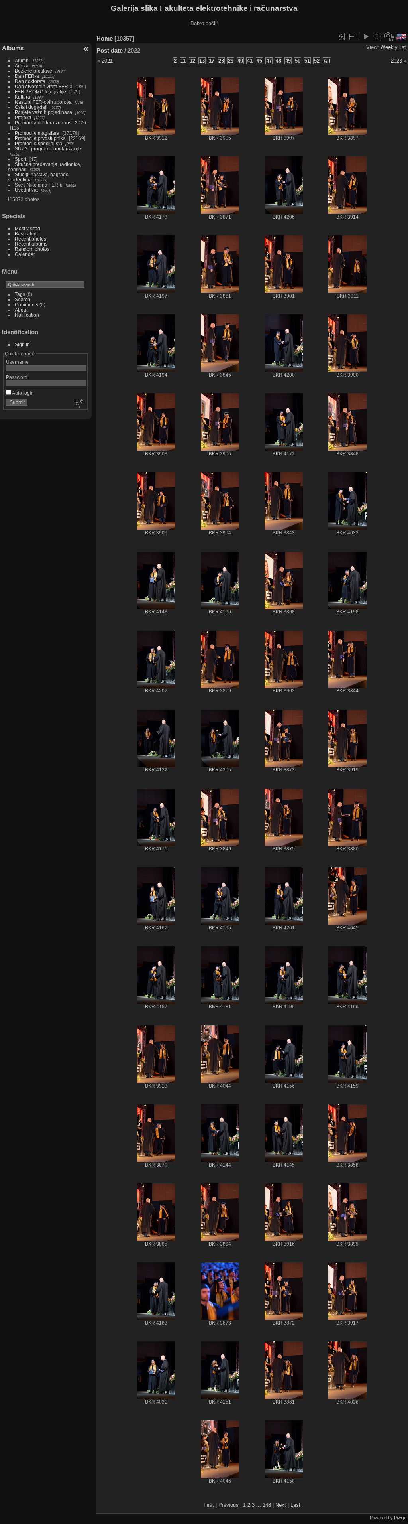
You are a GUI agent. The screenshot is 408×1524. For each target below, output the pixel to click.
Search (22, 299)
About (21, 309)
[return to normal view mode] (378, 37)
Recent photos (30, 238)
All (327, 61)
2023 (396, 61)
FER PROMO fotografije (40, 91)
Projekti (23, 117)
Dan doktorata (30, 81)
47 (269, 61)
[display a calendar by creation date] (389, 37)
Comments (26, 304)
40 (240, 61)
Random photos (32, 249)
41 (250, 61)
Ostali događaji (31, 107)
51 (307, 61)
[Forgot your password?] (79, 404)
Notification (27, 314)
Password (16, 377)
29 (230, 61)
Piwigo (400, 1517)
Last (295, 1505)
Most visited (27, 228)
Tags (20, 294)
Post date (109, 50)
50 (297, 61)
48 (278, 61)
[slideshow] (366, 37)
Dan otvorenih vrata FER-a (44, 86)
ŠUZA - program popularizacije (48, 148)
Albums (13, 48)
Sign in (22, 344)
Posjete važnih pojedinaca (43, 112)
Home (104, 38)
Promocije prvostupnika (40, 138)
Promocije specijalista (38, 143)
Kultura (22, 96)
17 (211, 61)
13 (202, 61)
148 (267, 1505)
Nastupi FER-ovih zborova (43, 101)
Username (17, 362)
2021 (107, 61)
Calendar (25, 254)
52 (317, 61)
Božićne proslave (33, 70)
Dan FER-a (27, 76)
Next (280, 1505)
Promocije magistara (37, 133)
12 (192, 61)
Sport (20, 159)
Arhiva (22, 65)
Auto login (22, 393)
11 (183, 61)
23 (221, 61)
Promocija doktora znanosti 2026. (51, 122)
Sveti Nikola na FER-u (39, 184)
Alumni (22, 60)
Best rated (26, 233)
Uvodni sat (26, 190)
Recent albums (31, 243)
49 (288, 61)
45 (259, 61)
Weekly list (393, 47)
